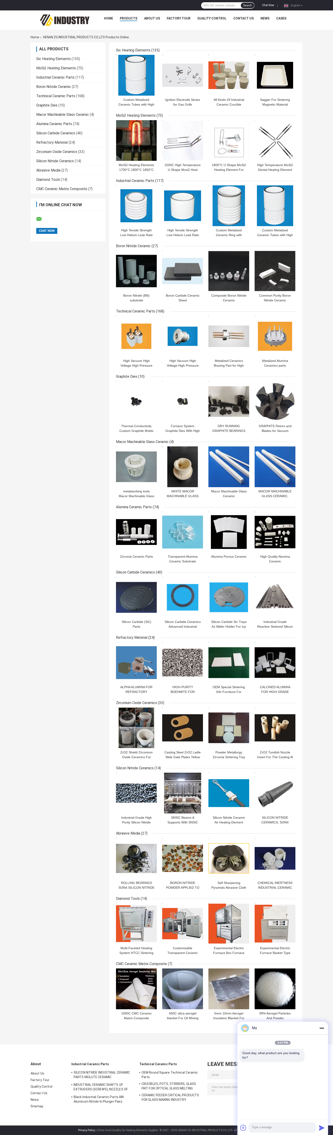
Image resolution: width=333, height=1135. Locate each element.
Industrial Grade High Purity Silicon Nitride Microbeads (136, 822)
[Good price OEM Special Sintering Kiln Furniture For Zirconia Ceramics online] (228, 662)
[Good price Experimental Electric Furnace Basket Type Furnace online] (275, 923)
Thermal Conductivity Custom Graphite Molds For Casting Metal (136, 430)
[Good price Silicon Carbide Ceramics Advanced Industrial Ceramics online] (182, 597)
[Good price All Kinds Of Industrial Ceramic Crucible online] (228, 75)
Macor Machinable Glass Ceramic (62, 114)
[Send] (321, 1128)
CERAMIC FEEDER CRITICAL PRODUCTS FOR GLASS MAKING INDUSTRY (170, 1097)
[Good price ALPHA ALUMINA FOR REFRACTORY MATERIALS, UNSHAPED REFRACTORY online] (136, 662)
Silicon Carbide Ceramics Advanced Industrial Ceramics (183, 626)
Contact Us (243, 18)
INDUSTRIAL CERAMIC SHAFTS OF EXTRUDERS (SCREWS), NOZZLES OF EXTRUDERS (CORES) (101, 1087)
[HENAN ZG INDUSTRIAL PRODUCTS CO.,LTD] (65, 19)
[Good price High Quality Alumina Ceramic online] (275, 532)
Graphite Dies (47, 105)
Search (247, 5)
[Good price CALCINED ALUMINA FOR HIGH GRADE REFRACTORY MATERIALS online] (275, 662)
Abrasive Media (48, 170)
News (265, 18)
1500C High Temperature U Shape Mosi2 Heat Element (182, 169)
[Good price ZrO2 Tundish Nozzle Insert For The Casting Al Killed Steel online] (275, 727)
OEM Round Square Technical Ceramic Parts (170, 1075)
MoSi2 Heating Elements (56, 68)
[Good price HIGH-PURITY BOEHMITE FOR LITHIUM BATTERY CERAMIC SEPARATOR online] (182, 662)
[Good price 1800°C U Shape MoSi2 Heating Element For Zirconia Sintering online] (228, 140)
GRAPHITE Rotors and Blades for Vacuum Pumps (275, 430)
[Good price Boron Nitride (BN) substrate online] (136, 271)
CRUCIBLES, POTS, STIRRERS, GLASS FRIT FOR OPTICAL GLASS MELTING (169, 1086)
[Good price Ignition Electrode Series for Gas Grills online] (182, 75)
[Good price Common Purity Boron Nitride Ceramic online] (275, 271)
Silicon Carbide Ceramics (55, 133)
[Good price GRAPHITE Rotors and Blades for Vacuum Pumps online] (275, 401)
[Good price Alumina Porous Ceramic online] (228, 532)
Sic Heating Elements (53, 59)
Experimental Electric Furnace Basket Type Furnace (275, 952)
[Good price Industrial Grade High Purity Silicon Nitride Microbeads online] (136, 793)
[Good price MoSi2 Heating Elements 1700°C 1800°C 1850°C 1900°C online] (136, 140)
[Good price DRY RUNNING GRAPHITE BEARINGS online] (228, 401)
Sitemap (37, 1106)
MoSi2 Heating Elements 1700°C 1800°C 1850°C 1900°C (136, 169)
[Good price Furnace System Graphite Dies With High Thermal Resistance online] (182, 401)
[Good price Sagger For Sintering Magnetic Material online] (275, 75)
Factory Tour (179, 18)
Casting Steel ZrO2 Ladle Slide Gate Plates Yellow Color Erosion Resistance (182, 757)
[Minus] (321, 1028)
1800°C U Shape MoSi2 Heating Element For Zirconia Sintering (229, 169)
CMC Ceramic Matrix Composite (61, 189)
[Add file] (243, 1128)
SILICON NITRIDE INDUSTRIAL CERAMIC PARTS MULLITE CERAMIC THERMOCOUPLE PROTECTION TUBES (102, 1075)
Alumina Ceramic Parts (54, 124)
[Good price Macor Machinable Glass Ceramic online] (228, 466)
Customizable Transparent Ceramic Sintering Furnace (182, 952)
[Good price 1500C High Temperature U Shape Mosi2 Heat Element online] (182, 140)
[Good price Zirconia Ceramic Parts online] (136, 532)
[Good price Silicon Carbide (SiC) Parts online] (136, 597)
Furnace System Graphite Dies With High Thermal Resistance (182, 430)
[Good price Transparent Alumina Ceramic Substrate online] (182, 532)
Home (108, 18)
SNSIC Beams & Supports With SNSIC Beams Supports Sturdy (183, 822)
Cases (281, 18)
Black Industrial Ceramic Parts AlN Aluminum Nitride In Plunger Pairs (99, 1099)
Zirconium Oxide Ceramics (56, 152)
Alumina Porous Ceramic (229, 556)
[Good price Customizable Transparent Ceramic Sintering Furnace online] (182, 923)
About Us (152, 18)
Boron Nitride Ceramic (53, 87)
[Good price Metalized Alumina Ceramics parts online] (275, 336)
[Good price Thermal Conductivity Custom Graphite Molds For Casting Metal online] (136, 401)
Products (128, 18)
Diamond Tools (48, 179)
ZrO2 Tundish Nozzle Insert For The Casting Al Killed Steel (275, 757)
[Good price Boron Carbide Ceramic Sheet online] (182, 271)
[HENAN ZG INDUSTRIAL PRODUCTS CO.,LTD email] (42, 219)
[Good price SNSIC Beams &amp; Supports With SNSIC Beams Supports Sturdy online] (182, 793)
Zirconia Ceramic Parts (136, 556)
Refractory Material (52, 142)
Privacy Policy (86, 1130)
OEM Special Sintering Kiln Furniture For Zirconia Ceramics (229, 691)
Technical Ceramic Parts (55, 96)
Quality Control (212, 18)
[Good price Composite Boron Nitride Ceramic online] (228, 271)
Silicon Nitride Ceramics (55, 161)
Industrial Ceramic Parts (55, 77)
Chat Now (268, 5)
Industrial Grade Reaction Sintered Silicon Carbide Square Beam (275, 626)
